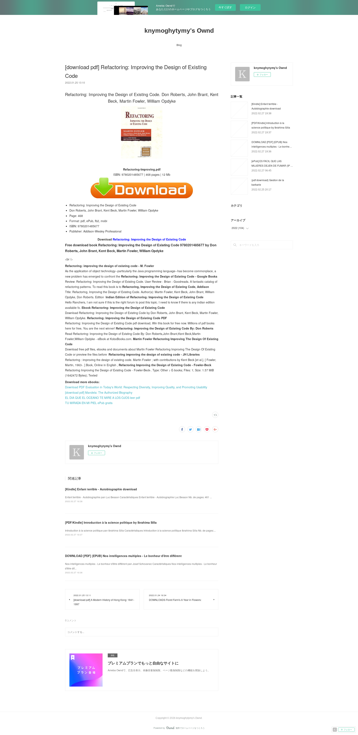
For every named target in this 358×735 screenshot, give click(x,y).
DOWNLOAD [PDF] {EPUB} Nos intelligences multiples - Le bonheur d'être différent (123, 556)
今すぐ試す (225, 7)
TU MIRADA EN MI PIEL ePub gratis (88, 403)
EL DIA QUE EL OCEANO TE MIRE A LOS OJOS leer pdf (102, 398)
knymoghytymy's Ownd (179, 30)
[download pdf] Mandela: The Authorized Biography (98, 392)
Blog (179, 45)
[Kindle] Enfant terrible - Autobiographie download (101, 489)
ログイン (250, 7)
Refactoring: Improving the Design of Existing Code (149, 239)
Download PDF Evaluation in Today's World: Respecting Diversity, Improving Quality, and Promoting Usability (136, 387)
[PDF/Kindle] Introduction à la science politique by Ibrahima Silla (111, 522)
